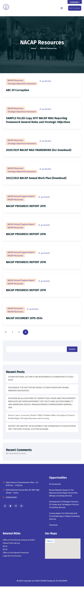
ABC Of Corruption (17, 90)
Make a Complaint (74, 8)
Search (72, 349)
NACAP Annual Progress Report (21, 196)
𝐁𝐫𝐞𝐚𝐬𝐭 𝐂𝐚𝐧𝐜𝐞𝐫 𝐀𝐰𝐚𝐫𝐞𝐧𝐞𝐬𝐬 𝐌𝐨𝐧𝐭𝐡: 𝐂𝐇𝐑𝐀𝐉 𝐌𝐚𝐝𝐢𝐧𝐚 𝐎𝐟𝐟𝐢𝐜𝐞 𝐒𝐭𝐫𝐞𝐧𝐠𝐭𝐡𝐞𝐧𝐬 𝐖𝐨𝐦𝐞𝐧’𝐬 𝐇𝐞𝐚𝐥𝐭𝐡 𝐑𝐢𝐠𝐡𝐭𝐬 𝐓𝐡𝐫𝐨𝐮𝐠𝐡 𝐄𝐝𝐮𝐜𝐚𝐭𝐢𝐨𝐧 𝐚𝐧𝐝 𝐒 (41, 417)
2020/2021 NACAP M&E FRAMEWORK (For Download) (38, 150)
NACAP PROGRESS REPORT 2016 (26, 234)
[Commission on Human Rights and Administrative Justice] (6, 7)
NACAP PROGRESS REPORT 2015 (26, 206)
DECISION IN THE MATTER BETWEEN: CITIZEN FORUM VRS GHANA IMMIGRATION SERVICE (38, 389)
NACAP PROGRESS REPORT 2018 (26, 262)
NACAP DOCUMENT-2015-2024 (24, 318)
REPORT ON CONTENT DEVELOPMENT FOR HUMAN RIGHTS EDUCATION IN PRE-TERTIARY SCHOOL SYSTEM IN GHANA (42, 427)
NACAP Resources (48, 48)
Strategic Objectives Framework (22, 84)
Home (34, 48)
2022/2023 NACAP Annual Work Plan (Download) (36, 178)
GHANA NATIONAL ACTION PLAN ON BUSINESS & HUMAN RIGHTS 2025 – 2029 (41, 378)
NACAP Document (15, 308)
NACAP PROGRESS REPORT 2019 (26, 290)
